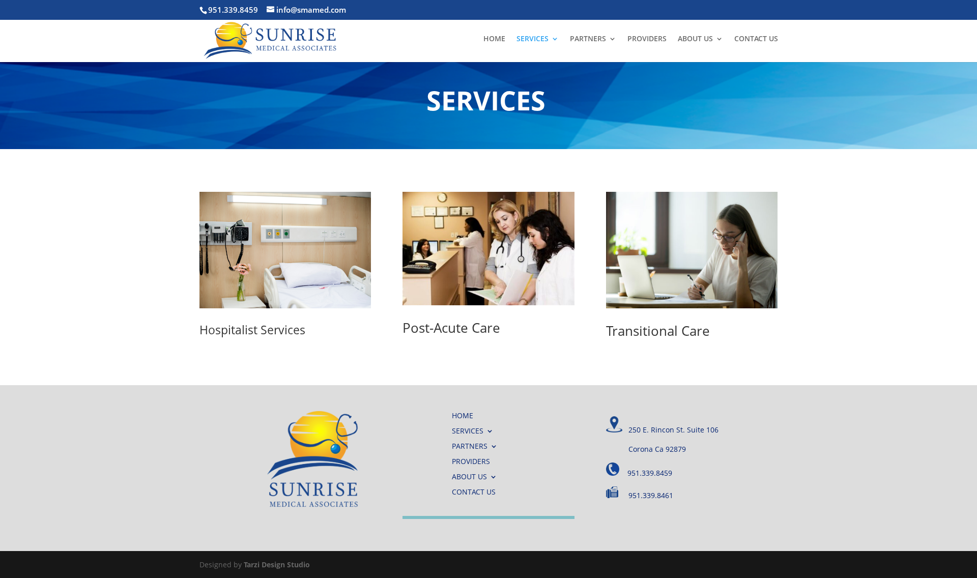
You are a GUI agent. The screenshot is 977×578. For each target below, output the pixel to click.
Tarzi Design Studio (277, 564)
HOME (494, 39)
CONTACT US (756, 39)
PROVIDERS (647, 39)
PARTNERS (588, 39)
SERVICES (532, 39)
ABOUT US (695, 39)
